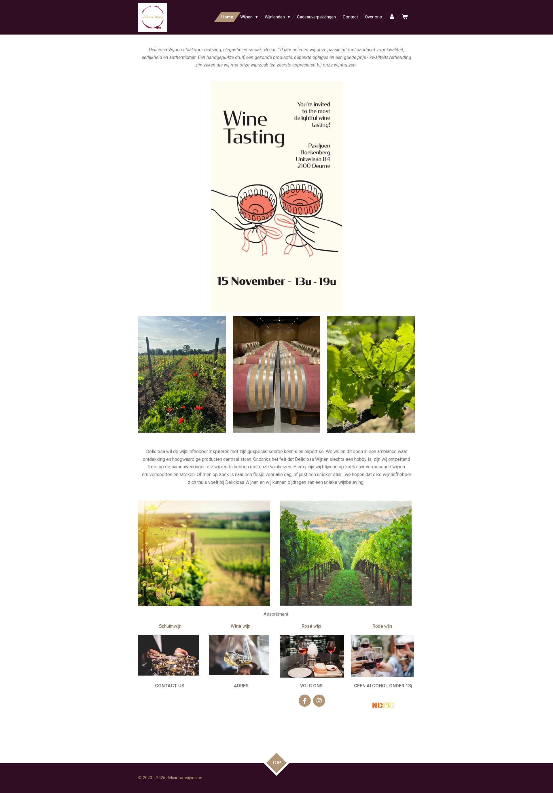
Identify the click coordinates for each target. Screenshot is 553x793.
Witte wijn (241, 626)
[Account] (391, 17)
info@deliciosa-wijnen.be (170, 698)
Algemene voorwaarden (170, 710)
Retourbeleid (170, 722)
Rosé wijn (312, 626)
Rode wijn (382, 626)
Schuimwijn (170, 626)
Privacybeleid (170, 735)
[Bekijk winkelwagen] (404, 17)
